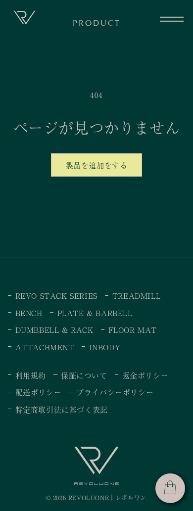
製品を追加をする (97, 165)
